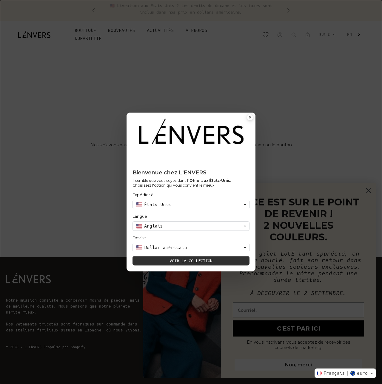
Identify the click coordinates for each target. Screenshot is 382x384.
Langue (140, 216)
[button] (345, 373)
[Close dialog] (250, 118)
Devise (139, 237)
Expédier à (143, 194)
